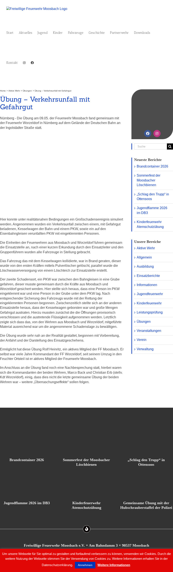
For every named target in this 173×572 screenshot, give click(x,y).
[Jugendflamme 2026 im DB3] (26, 483)
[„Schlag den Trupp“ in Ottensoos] (146, 440)
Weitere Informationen (113, 565)
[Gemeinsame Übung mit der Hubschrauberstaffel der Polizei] (146, 483)
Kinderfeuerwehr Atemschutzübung (86, 505)
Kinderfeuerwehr (149, 303)
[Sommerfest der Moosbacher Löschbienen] (86, 440)
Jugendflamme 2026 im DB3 (27, 503)
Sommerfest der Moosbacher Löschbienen (148, 180)
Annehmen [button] (85, 565)
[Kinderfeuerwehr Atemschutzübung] (86, 483)
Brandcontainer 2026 (152, 166)
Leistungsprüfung (150, 312)
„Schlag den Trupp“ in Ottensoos (146, 462)
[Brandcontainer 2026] (26, 440)
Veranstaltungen (149, 330)
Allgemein (144, 257)
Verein (141, 340)
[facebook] (147, 133)
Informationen (147, 285)
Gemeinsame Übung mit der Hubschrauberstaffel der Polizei (146, 505)
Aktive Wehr (146, 248)
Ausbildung (145, 266)
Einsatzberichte (148, 276)
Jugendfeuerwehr (150, 294)
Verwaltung (145, 349)
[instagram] (157, 133)
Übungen (144, 321)
